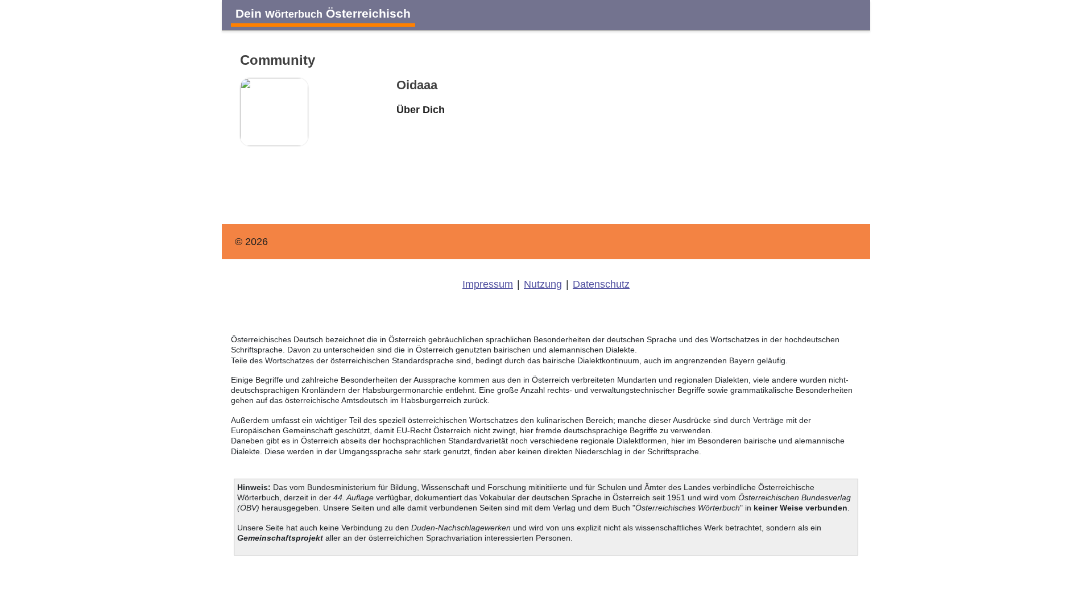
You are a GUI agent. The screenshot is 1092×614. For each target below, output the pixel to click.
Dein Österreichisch (323, 13)
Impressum (487, 284)
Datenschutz (601, 284)
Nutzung (543, 284)
